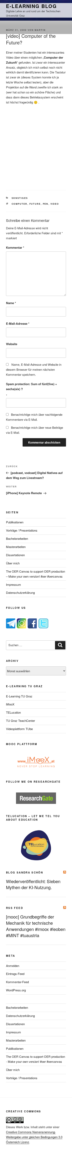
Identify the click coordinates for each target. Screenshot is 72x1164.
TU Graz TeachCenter (20, 720)
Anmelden (12, 966)
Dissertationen (15, 555)
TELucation (13, 712)
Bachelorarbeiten (17, 538)
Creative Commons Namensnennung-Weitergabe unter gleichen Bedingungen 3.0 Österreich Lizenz (34, 1137)
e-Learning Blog (31, 6)
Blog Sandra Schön (24, 872)
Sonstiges (20, 197)
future (35, 203)
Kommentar (15, 247)
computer (19, 203)
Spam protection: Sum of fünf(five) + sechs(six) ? (31, 386)
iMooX (10, 704)
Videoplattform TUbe (19, 729)
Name (11, 303)
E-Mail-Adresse (17, 323)
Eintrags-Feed (15, 974)
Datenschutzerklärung (20, 592)
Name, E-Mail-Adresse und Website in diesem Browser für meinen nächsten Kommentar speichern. (33, 369)
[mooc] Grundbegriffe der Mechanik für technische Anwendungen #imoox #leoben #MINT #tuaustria (35, 926)
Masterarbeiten (16, 547)
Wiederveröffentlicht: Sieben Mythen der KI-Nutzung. (33, 884)
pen (45, 203)
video (54, 203)
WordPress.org (16, 990)
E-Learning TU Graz (19, 696)
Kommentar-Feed (17, 982)
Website (11, 344)
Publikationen (14, 522)
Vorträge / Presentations (21, 530)
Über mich (13, 563)
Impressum (13, 584)
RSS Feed (14, 908)
